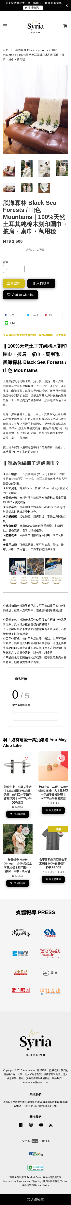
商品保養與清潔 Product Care (25, 1177)
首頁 (5, 50)
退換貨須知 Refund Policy (35, 1185)
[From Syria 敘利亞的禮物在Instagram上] (31, 1127)
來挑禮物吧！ (33, 7)
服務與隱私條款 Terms (55, 1181)
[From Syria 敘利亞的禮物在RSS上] (51, 1126)
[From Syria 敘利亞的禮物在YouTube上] (41, 1127)
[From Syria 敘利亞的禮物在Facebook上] (20, 1127)
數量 (5, 262)
